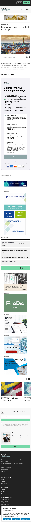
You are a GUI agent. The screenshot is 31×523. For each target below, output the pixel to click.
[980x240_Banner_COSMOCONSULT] (15, 20)
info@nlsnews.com (5, 503)
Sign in (19, 2)
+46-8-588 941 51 (5, 504)
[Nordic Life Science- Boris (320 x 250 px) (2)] (15, 333)
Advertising (4, 483)
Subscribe (26, 2)
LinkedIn (3, 489)
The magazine (4, 469)
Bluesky (3, 491)
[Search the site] (21, 9)
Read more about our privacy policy (11, 516)
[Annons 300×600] (15, 235)
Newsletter (3, 474)
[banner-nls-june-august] (15, 186)
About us (3, 479)
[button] (29, 379)
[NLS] (5, 9)
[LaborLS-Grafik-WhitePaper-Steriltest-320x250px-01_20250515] (15, 354)
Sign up (15, 420)
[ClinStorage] (15, 375)
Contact (3, 481)
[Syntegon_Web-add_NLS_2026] (15, 290)
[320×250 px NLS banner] (15, 311)
